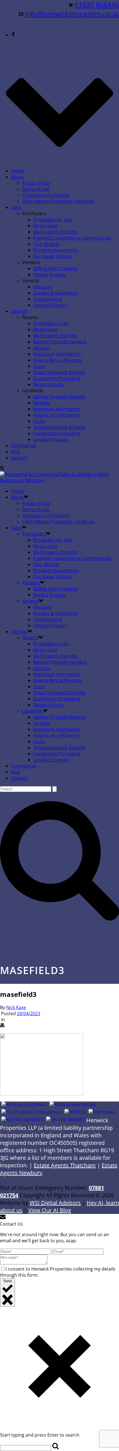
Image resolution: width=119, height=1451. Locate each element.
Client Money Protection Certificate (58, 201)
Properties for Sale (52, 220)
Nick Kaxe (16, 1007)
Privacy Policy (36, 183)
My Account (45, 226)
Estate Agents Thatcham (65, 1165)
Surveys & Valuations (55, 293)
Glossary (42, 287)
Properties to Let (50, 323)
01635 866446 (97, 4)
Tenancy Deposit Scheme (59, 372)
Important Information (57, 354)
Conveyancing (47, 299)
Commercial (23, 445)
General (30, 601)
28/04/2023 (28, 1013)
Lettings (19, 311)
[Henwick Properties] (59, 480)
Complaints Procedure (45, 195)
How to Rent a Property (57, 360)
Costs (39, 366)
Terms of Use (35, 189)
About (17, 177)
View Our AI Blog (49, 1210)
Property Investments (56, 250)
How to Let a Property (56, 415)
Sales (16, 207)
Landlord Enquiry (51, 439)
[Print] (2, 1026)
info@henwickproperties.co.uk (72, 13)
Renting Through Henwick (60, 342)
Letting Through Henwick (59, 397)
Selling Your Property (55, 268)
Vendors (31, 583)
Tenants (30, 638)
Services (41, 348)
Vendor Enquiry (49, 274)
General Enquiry (50, 305)
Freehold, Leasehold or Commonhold (72, 238)
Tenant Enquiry (48, 384)
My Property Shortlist (55, 232)
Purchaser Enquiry (52, 256)
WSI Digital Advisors (55, 1202)
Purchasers (34, 534)
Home (17, 171)
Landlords (32, 711)
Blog (15, 452)
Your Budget (46, 244)
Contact (19, 458)
